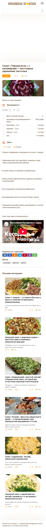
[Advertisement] (23, 38)
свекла (23, 263)
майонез (16, 263)
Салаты (6, 76)
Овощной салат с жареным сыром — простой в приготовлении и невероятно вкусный (22, 339)
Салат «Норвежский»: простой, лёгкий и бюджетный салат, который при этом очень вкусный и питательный (23, 379)
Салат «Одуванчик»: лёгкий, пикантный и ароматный (18, 458)
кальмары (6, 263)
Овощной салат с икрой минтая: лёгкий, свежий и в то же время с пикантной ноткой (20, 496)
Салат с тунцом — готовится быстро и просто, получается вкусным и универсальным (23, 299)
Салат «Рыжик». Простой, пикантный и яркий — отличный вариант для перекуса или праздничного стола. (23, 419)
